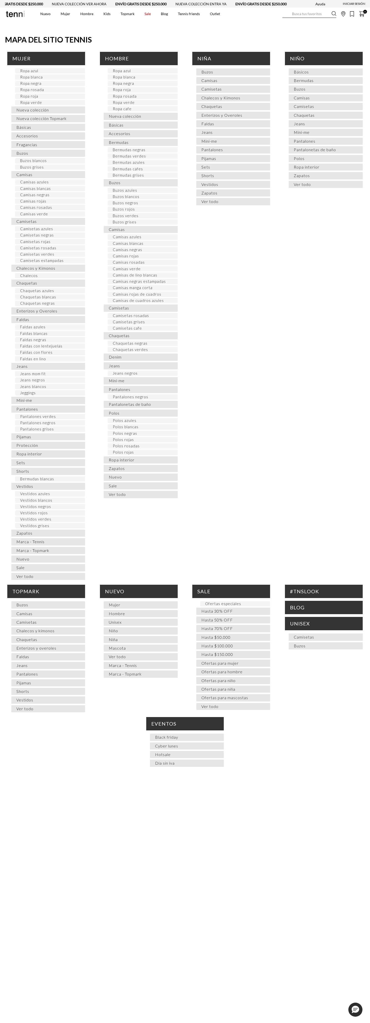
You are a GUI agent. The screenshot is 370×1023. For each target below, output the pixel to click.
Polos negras (125, 433)
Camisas (24, 174)
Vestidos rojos (34, 512)
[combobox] (309, 14)
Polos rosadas (126, 446)
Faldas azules (33, 327)
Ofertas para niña (218, 689)
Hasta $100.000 (217, 645)
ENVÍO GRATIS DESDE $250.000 (125, 4)
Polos (114, 413)
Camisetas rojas (35, 241)
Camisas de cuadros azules (138, 300)
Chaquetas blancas (38, 297)
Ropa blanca (31, 77)
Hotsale (163, 754)
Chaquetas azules (37, 290)
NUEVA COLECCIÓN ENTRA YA (185, 4)
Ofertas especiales (223, 603)
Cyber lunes (166, 745)
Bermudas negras (129, 149)
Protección (27, 445)
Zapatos (24, 533)
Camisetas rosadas (38, 248)
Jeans (22, 366)
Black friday (166, 737)
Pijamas (23, 436)
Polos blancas (125, 426)
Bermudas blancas (37, 479)
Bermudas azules (129, 162)
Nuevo (22, 559)
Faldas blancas (34, 333)
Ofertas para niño (218, 680)
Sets (20, 462)
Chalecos (29, 275)
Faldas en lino (33, 359)
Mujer (21, 58)
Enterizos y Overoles (36, 310)
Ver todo (24, 576)
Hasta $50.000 (216, 637)
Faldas (22, 319)
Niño (297, 58)
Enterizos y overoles (36, 648)
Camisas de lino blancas (135, 275)
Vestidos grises (34, 525)
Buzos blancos (33, 160)
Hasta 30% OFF (217, 611)
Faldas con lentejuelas (41, 346)
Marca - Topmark (32, 550)
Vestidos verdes (35, 519)
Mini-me (24, 400)
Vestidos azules (35, 493)
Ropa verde (31, 102)
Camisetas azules (36, 228)
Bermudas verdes (129, 156)
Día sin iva (165, 763)
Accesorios (27, 135)
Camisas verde (34, 214)
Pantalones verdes (38, 416)
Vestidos (24, 486)
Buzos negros (125, 203)
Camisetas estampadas (42, 260)
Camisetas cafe (127, 328)
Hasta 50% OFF (217, 619)
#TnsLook (304, 591)
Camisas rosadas (36, 207)
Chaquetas (26, 283)
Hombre (117, 58)
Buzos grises (32, 167)
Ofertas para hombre (222, 671)
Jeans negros (32, 380)
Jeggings (28, 392)
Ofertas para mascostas (224, 697)
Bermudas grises (128, 175)
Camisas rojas (33, 201)
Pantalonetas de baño (130, 404)
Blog (297, 607)
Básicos (301, 71)
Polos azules (124, 420)
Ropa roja (29, 96)
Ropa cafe (122, 108)
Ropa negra (31, 83)
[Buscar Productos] (286, 14)
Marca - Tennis (30, 541)
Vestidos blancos (36, 500)
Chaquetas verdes (130, 349)
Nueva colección (32, 109)
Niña (204, 58)
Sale (20, 567)
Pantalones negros (38, 422)
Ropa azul (29, 70)
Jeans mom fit (33, 373)
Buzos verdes (125, 215)
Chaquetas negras (37, 303)
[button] (355, 1010)
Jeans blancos (33, 386)
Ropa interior (29, 453)
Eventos (163, 724)
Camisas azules (34, 182)
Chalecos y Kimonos (35, 268)
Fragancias (26, 144)
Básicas (23, 127)
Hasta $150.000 (217, 654)
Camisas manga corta (133, 287)
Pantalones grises (37, 429)
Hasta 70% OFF (217, 628)
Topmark (26, 591)
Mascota (117, 648)
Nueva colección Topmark (41, 118)
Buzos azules (125, 190)
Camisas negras (35, 194)
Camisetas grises (129, 322)
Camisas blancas (35, 188)
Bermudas (119, 142)
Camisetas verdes (37, 254)
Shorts (22, 471)
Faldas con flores (36, 352)
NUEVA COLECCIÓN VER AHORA (63, 4)
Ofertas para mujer (220, 663)
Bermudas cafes (128, 169)
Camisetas (26, 221)
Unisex (115, 622)
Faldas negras (33, 339)
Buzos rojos (124, 209)
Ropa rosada (32, 89)
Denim (115, 357)
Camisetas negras (37, 235)
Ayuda (320, 4)
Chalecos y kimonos (35, 630)
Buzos (22, 153)
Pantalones (27, 409)
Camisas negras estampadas (139, 281)
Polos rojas (123, 439)
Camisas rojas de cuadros (137, 294)
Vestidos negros (35, 506)
